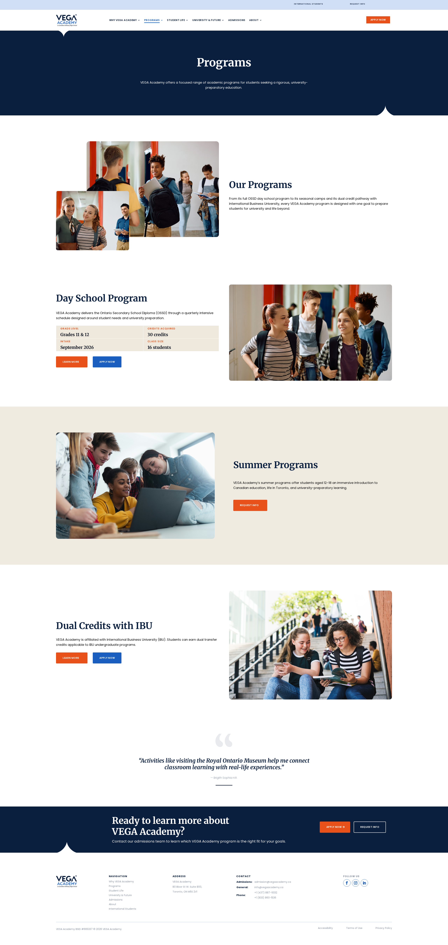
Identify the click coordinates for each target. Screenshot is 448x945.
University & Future (206, 20)
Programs (152, 20)
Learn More (71, 362)
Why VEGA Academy (123, 20)
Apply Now (378, 20)
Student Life (176, 20)
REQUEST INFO (249, 505)
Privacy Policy (384, 928)
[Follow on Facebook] (347, 883)
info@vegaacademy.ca (268, 887)
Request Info (357, 4)
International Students (308, 4)
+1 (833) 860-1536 (265, 897)
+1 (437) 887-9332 (265, 892)
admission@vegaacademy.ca (272, 882)
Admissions (236, 20)
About (254, 20)
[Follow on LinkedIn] (364, 883)
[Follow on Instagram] (355, 883)
